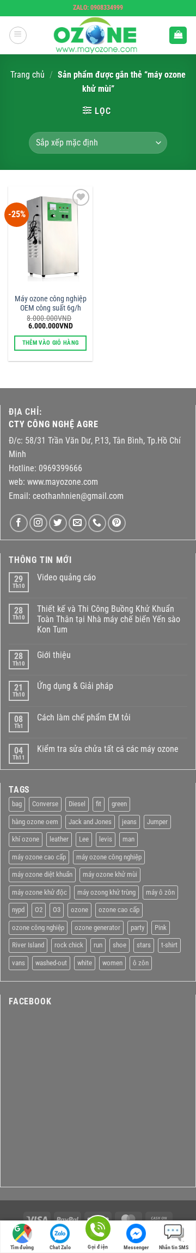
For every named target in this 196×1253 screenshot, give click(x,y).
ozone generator (97, 927)
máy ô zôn (160, 892)
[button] (18, 35)
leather (59, 839)
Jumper (157, 822)
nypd (18, 910)
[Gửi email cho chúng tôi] (78, 523)
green (119, 804)
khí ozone (25, 839)
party (137, 927)
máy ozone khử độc (39, 892)
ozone (79, 910)
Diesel (77, 804)
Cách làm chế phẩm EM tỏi (84, 717)
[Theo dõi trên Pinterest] (117, 523)
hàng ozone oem (35, 822)
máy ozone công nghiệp (109, 857)
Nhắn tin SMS (173, 1247)
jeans (129, 822)
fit (98, 804)
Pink (161, 927)
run (98, 945)
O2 (38, 910)
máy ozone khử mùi (110, 874)
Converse (45, 804)
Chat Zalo (60, 1247)
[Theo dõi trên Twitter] (58, 523)
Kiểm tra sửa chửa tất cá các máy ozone (108, 749)
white (84, 963)
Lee (84, 839)
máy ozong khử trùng (106, 892)
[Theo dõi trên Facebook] (19, 523)
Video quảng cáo (66, 577)
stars (144, 945)
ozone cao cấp (119, 910)
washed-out (51, 963)
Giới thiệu (54, 655)
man (128, 839)
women (112, 963)
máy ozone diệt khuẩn (42, 874)
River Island (28, 945)
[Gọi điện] (98, 1230)
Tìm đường (22, 1247)
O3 (56, 910)
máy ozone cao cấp (39, 857)
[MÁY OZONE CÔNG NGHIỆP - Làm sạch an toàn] (98, 35)
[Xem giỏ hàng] (178, 36)
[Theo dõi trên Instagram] (38, 523)
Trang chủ (27, 74)
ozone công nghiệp (38, 927)
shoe (119, 945)
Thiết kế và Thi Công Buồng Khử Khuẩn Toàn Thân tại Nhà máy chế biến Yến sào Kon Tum (108, 619)
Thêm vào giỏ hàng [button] (50, 342)
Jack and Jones (90, 822)
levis (105, 839)
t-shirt (169, 945)
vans (18, 963)
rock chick (68, 945)
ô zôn (141, 963)
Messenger (136, 1247)
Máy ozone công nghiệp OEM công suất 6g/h (51, 303)
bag (17, 804)
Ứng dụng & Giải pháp (75, 686)
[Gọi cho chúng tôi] (97, 523)
